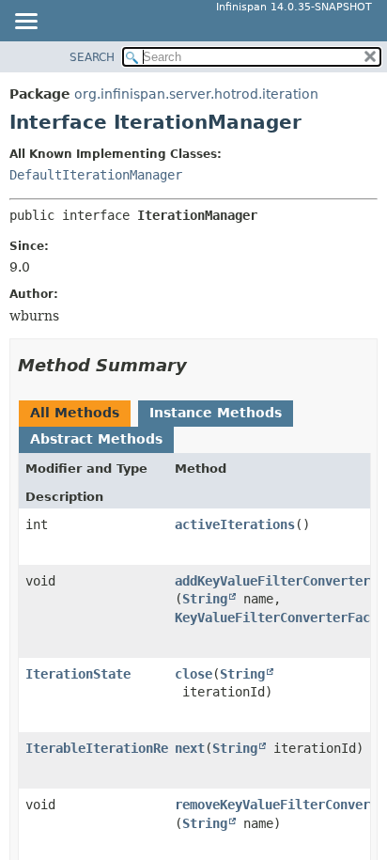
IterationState (78, 673)
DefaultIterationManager (95, 174)
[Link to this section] (200, 365)
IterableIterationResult (111, 748)
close (193, 673)
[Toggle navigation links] (25, 22)
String (204, 598)
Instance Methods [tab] (215, 412)
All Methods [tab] (74, 412)
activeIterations (235, 524)
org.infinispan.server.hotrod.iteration (196, 94)
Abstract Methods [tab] (96, 438)
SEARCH (92, 57)
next (190, 748)
